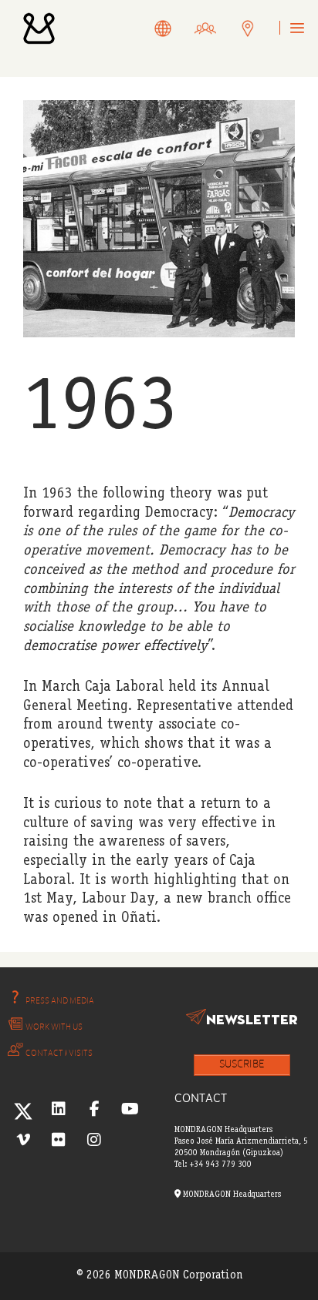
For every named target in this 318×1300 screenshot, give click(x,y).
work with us (221, 31)
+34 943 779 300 (221, 1165)
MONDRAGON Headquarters (231, 1195)
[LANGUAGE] (163, 30)
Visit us (263, 31)
